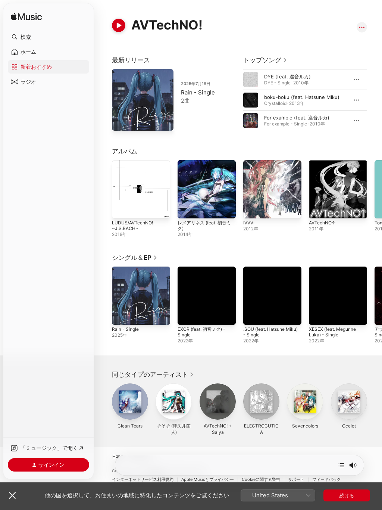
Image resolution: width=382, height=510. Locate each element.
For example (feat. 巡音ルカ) (296, 118)
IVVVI (248, 223)
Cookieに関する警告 (261, 480)
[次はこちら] (341, 465)
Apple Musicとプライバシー (207, 480)
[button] (48, 37)
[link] (265, 60)
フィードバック (326, 480)
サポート (296, 480)
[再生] (118, 25)
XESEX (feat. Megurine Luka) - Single (332, 332)
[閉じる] (12, 495)
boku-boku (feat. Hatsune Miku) (301, 97)
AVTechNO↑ (322, 223)
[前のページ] (236, 100)
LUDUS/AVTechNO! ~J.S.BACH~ (132, 225)
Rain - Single (198, 92)
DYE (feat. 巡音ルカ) (287, 77)
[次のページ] (374, 100)
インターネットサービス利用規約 (142, 480)
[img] (26, 17)
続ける (346, 495)
